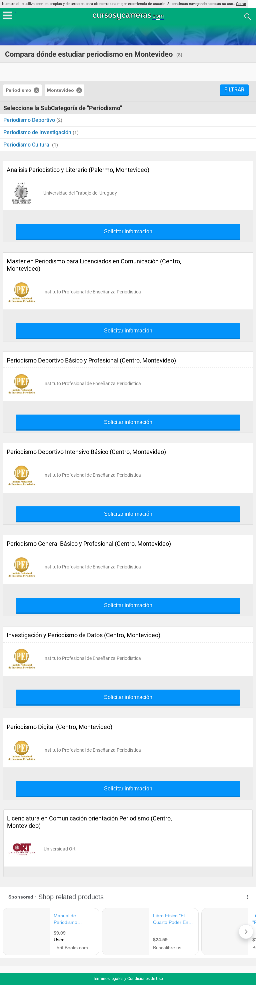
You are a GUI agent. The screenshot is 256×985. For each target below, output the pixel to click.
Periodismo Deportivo (29, 120)
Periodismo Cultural (27, 145)
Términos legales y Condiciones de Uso (128, 978)
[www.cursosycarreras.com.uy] (129, 16)
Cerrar (241, 4)
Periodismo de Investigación (38, 132)
